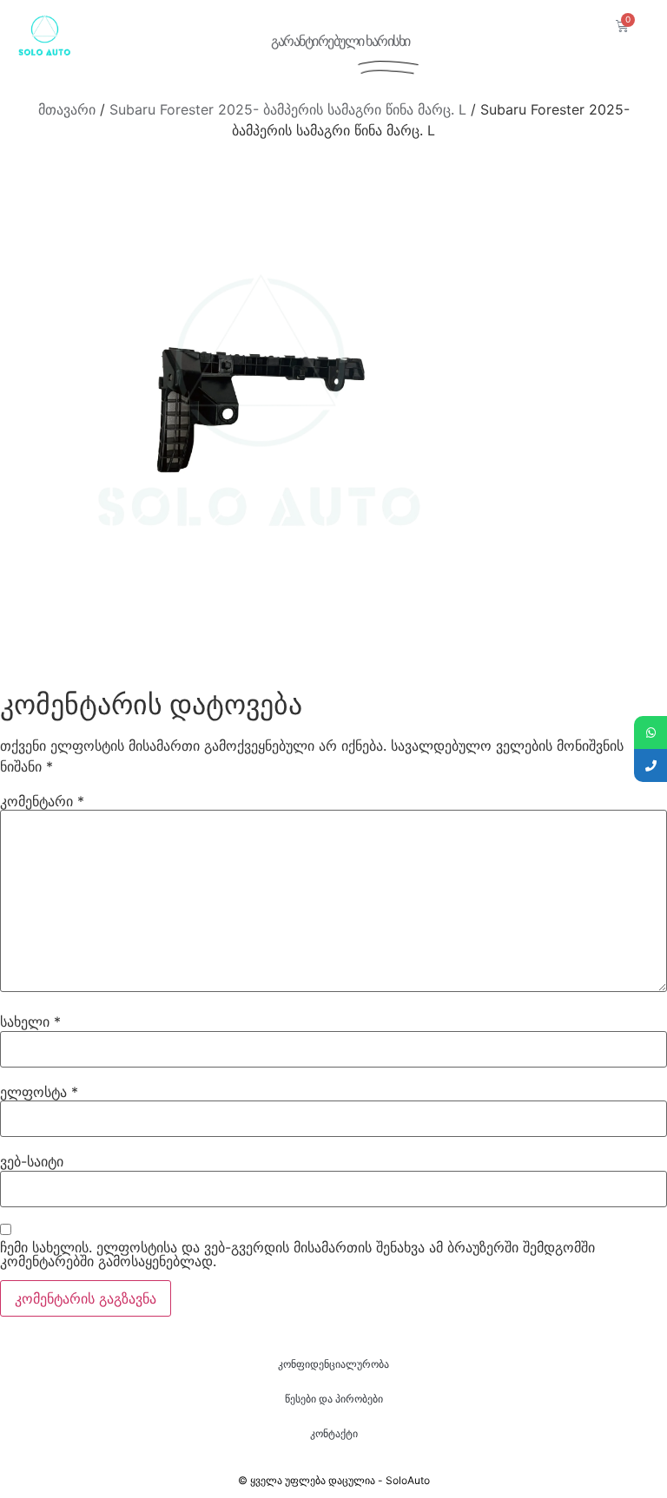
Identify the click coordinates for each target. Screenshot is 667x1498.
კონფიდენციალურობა (333, 1363)
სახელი (30, 1021)
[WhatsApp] (650, 732)
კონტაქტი (334, 1433)
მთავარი (67, 109)
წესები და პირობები (334, 1398)
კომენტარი (42, 801)
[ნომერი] (650, 765)
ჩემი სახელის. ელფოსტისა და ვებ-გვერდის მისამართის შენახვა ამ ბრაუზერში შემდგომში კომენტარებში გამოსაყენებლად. (297, 1254)
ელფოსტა (39, 1092)
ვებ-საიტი (31, 1161)
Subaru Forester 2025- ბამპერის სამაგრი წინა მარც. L (287, 109)
